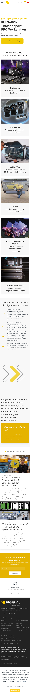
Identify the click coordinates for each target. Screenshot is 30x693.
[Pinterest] (14, 613)
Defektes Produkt (6, 625)
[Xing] (7, 613)
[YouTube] (4, 613)
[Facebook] (2, 613)
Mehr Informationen (22, 681)
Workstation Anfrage (7, 623)
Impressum (19, 623)
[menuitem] (24, 2)
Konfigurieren (15, 690)
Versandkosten (5, 628)
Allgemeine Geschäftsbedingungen (22, 626)
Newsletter (19, 618)
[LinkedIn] (9, 613)
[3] (28, 2)
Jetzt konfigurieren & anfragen (12, 41)
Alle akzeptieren (18, 686)
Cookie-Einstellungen (7, 618)
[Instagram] (12, 613)
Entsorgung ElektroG (21, 630)
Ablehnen (9, 686)
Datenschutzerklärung (22, 620)
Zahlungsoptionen (6, 630)
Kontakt (3, 620)
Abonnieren (15, 573)
